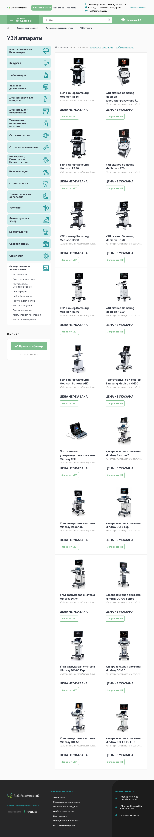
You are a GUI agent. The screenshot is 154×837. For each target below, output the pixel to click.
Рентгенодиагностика (24, 300)
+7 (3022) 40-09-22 (98, 4)
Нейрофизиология (22, 296)
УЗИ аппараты (20, 274)
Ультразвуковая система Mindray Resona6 (77, 525)
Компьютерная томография (27, 314)
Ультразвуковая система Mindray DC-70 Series (123, 596)
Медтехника (59, 797)
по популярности (79, 47)
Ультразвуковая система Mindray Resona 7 (123, 453)
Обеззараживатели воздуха (66, 802)
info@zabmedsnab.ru (98, 11)
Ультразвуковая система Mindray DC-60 (123, 668)
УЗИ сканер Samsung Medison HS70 (120, 166)
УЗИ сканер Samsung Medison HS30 (120, 309)
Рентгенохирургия (22, 305)
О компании (58, 7)
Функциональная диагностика (59, 28)
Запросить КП (69, 116)
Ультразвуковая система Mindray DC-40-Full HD (123, 740)
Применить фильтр (31, 346)
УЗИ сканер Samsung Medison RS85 (74, 94)
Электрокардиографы (24, 279)
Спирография (20, 291)
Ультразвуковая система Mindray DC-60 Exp (77, 668)
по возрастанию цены (101, 47)
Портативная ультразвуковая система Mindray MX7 (77, 455)
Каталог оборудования (27, 28)
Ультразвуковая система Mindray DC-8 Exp (123, 525)
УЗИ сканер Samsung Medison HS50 (120, 238)
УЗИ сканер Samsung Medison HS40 (74, 309)
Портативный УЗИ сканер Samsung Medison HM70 (123, 381)
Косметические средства (65, 806)
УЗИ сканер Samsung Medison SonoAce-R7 (74, 381)
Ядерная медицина (22, 310)
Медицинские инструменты (66, 820)
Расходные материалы (24, 319)
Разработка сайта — (15, 812)
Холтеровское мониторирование (22, 285)
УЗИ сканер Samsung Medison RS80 (74, 166)
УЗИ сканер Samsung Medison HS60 (74, 238)
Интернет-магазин (41, 7)
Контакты (71, 7)
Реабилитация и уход (63, 811)
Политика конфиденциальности (23, 805)
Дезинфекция (60, 816)
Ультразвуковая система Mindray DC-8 (77, 596)
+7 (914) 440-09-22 (117, 4)
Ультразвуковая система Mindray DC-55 (77, 740)
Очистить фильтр (30, 354)
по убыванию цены (124, 47)
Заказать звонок (138, 7)
